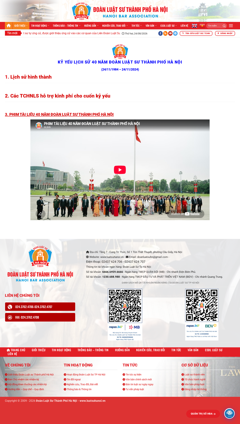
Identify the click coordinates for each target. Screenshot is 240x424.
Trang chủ (8, 25)
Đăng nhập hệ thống (195, 389)
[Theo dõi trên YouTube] (170, 33)
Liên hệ (184, 25)
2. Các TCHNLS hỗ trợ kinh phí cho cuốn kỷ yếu (57, 96)
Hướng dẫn (90, 25)
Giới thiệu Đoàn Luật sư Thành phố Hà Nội (30, 374)
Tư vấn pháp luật (134, 389)
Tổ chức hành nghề (194, 379)
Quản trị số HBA (202, 413)
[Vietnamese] (202, 25)
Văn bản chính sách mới (138, 379)
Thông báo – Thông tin (65, 25)
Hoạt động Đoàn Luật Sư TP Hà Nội (85, 374)
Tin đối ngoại (73, 379)
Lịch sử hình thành (31, 77)
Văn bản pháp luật (194, 384)
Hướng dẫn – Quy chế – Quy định (25, 389)
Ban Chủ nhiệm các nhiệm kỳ (23, 379)
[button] (231, 25)
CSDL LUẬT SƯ (167, 25)
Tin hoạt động (39, 25)
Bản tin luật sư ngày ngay (139, 384)
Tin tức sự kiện (133, 374)
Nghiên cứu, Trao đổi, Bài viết (82, 384)
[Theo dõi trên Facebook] (160, 33)
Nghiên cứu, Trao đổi (114, 25)
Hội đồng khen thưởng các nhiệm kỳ (27, 384)
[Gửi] (223, 26)
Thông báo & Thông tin (79, 389)
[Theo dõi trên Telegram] (175, 33)
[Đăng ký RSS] (165, 33)
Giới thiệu (19, 25)
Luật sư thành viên (194, 374)
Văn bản (150, 25)
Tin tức (136, 25)
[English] (194, 25)
